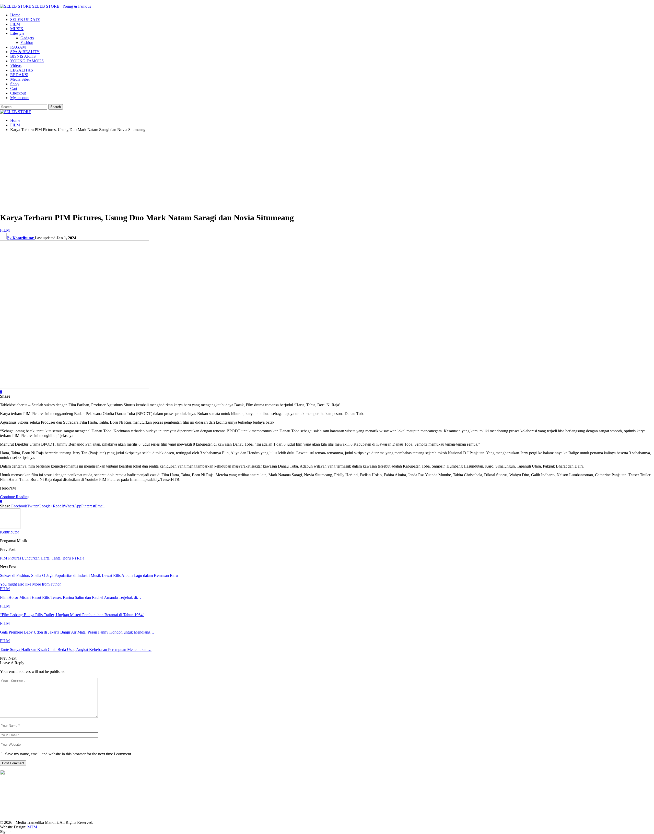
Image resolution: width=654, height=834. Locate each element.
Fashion (26, 42)
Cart (13, 88)
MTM (32, 827)
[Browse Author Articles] (10, 527)
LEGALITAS (21, 70)
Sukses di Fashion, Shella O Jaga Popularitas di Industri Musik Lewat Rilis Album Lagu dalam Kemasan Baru (89, 575)
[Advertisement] (327, 172)
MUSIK (17, 29)
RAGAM (18, 47)
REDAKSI (19, 75)
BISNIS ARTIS (23, 56)
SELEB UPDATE (25, 19)
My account (19, 98)
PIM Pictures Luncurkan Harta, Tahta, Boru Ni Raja (42, 558)
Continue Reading (14, 497)
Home (15, 15)
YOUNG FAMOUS (27, 61)
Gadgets (27, 38)
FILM (15, 24)
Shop (14, 84)
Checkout (18, 93)
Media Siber (20, 79)
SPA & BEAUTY (25, 52)
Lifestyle (17, 33)
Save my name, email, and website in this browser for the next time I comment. (68, 754)
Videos (15, 65)
